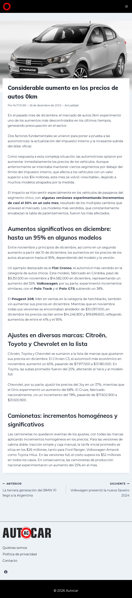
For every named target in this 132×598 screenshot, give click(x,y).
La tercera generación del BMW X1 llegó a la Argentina (29, 489)
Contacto (10, 561)
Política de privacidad (20, 554)
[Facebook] (6, 572)
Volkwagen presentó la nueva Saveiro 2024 (100, 489)
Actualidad (72, 105)
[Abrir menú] (126, 6)
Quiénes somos (15, 548)
